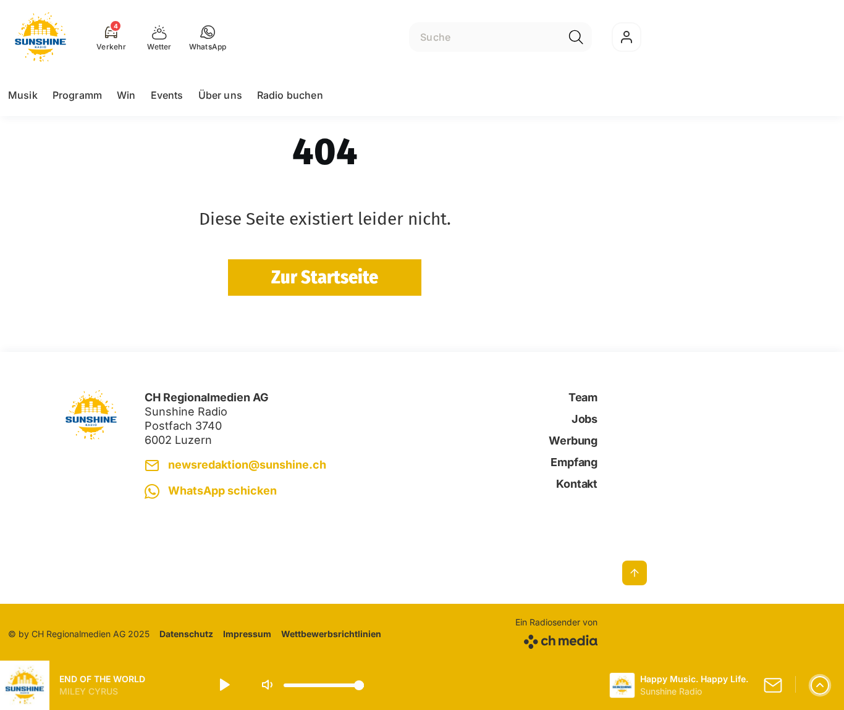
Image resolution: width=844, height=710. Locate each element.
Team (582, 397)
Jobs (584, 418)
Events (167, 95)
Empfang (574, 462)
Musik (23, 95)
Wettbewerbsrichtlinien (331, 634)
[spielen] (223, 685)
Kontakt (576, 483)
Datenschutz (186, 634)
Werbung (573, 440)
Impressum (247, 634)
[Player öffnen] (820, 685)
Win (126, 95)
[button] (208, 37)
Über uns (220, 95)
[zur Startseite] (40, 37)
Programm (77, 95)
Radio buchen (290, 95)
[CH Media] (556, 639)
